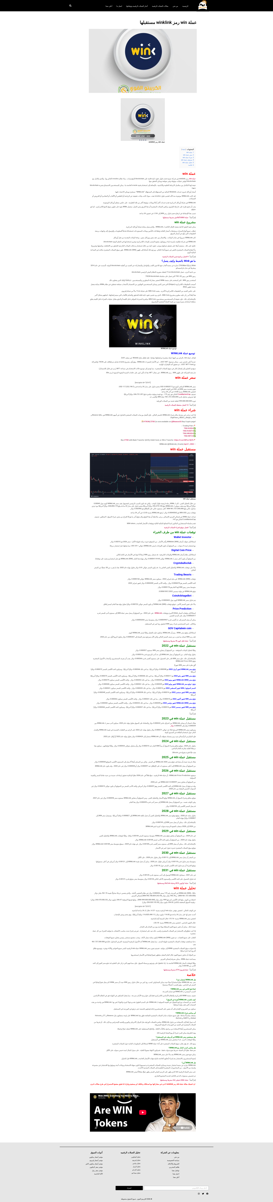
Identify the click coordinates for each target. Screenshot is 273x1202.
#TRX (126, 440)
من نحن (175, 6)
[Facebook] (207, 1193)
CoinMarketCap (184, 394)
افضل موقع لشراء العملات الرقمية (176, 527)
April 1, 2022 (189, 444)
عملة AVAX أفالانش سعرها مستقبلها (175, 217)
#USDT (189, 431)
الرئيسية (185, 6)
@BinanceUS (176, 422)
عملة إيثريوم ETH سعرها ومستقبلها (176, 970)
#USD (190, 428)
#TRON (146, 422)
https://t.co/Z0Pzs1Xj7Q (184, 440)
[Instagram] (198, 1193)
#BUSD (189, 433)
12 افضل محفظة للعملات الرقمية (176, 405)
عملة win (192, 179)
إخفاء (183, 149)
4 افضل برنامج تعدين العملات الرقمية (175, 257)
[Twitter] (203, 1193)
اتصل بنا (119, 6)
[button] (70, 5)
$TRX (152, 422)
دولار (172, 726)
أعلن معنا (109, 6)
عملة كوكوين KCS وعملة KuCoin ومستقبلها (172, 883)
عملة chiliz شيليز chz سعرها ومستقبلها (174, 1080)
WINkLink (158, 613)
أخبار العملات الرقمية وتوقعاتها (137, 6)
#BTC (190, 436)
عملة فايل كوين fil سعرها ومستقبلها (175, 641)
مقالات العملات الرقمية (160, 6)
